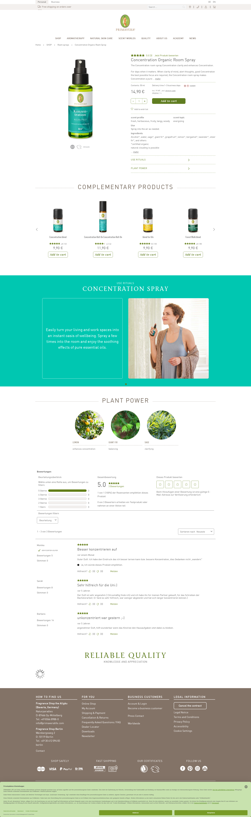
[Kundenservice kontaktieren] (198, 7)
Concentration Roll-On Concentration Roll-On (103, 237)
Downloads (88, 731)
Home (38, 44)
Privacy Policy (182, 721)
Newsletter (88, 736)
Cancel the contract (190, 705)
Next (214, 229)
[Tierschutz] (154, 768)
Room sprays (63, 44)
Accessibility (181, 726)
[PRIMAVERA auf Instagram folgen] (197, 771)
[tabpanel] (125, 338)
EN (214, 2)
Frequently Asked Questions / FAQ (101, 722)
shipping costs (170, 91)
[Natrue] (145, 768)
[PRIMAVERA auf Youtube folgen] (204, 771)
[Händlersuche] (190, 7)
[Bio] (73, 148)
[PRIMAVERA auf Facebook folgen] (183, 771)
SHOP (49, 44)
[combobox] (167, 7)
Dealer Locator (90, 726)
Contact (40, 750)
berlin (39, 744)
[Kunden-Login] (206, 7)
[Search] (164, 7)
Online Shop (89, 703)
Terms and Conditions (186, 717)
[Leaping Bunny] (79, 148)
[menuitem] (58, 38)
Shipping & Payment (93, 712)
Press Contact (136, 715)
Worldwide (134, 723)
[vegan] (87, 148)
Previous (36, 229)
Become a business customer (145, 708)
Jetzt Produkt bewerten (166, 55)
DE (209, 2)
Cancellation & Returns (95, 717)
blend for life (148, 237)
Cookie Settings (183, 730)
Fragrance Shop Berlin (49, 728)
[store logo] (125, 23)
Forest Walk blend (193, 237)
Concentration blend (58, 237)
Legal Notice (181, 712)
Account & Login (137, 703)
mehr (158, 78)
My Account (88, 708)
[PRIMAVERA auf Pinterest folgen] (190, 771)
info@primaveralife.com (50, 723)
